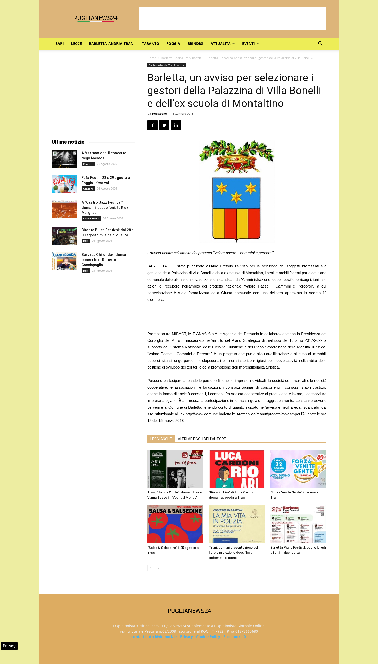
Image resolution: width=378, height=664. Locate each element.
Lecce (76, 43)
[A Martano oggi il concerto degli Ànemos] (64, 159)
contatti (138, 636)
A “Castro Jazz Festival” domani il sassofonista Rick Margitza (105, 207)
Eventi (248, 43)
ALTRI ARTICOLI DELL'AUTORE (202, 439)
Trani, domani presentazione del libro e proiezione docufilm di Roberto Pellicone (233, 552)
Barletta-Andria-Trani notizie (181, 58)
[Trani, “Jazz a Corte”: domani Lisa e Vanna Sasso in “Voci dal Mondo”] (175, 469)
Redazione (159, 113)
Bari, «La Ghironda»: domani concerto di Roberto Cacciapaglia (105, 260)
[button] (320, 44)
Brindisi (195, 43)
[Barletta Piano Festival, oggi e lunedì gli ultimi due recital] (298, 524)
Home (151, 58)
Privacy (186, 636)
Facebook (232, 636)
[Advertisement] (232, 18)
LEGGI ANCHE (161, 439)
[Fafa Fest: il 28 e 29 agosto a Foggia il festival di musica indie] (64, 184)
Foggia (173, 43)
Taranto (150, 43)
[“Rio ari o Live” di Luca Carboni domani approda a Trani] (237, 469)
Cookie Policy (208, 636)
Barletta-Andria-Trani (112, 43)
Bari (59, 43)
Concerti (88, 164)
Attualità (221, 43)
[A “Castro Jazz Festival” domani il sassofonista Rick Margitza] (64, 209)
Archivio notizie (163, 636)
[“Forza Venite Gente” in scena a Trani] (298, 469)
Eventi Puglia (91, 218)
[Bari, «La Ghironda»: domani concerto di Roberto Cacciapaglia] (64, 261)
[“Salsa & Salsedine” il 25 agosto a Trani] (175, 524)
